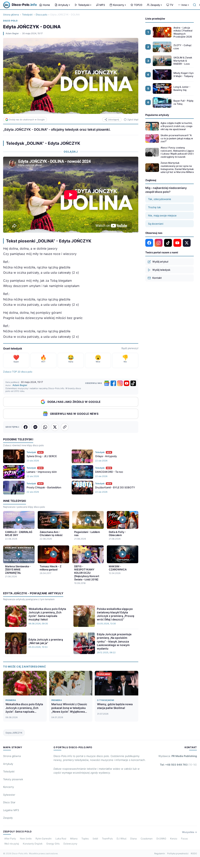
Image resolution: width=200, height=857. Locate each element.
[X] (187, 243)
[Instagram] (120, 383)
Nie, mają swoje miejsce (162, 215)
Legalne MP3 (11, 810)
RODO (194, 853)
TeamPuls (107, 838)
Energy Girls (53, 843)
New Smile (26, 838)
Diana (133, 838)
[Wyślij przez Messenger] (35, 427)
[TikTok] (133, 383)
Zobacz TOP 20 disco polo (17, 371)
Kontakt (157, 277)
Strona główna (11, 14)
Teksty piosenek (13, 779)
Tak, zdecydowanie (159, 199)
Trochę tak (154, 207)
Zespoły (156, 4)
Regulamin (159, 853)
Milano (74, 838)
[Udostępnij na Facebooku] (25, 427)
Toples (85, 838)
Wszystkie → (189, 832)
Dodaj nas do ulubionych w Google (27, 119)
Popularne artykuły (157, 114)
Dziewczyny (70, 843)
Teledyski (84, 4)
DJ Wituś (121, 838)
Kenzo (173, 838)
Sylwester (9, 794)
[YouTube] (126, 383)
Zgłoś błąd (132, 119)
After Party (10, 838)
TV (171, 4)
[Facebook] (113, 383)
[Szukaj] (194, 5)
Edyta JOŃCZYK (14, 732)
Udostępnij (113, 119)
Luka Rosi (60, 838)
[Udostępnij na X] (55, 427)
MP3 (102, 4)
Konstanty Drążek (33, 843)
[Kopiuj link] (65, 427)
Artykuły (64, 4)
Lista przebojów (155, 18)
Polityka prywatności (177, 853)
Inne (185, 4)
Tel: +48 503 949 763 (178, 764)
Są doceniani (155, 223)
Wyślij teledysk (161, 269)
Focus (184, 838)
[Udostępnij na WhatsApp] (45, 427)
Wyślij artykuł (160, 261)
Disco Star (9, 802)
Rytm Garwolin (44, 838)
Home (46, 4)
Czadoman (147, 838)
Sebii (95, 838)
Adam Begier (12, 33)
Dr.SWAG (161, 838)
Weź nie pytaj (11, 843)
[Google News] (106, 383)
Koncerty (119, 4)
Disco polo (41, 14)
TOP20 (138, 4)
